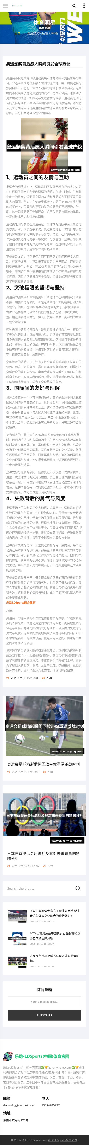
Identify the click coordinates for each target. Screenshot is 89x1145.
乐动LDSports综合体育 (62, 1140)
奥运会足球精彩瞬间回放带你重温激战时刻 (43, 764)
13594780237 (50, 1105)
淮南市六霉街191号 (15, 1120)
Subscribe (44, 1015)
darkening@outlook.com (19, 1105)
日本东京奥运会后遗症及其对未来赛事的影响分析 (43, 856)
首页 (17, 32)
